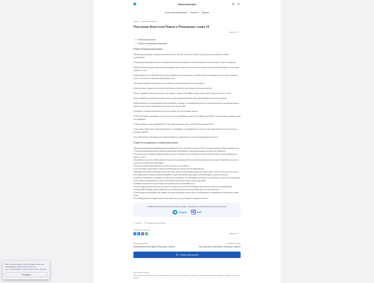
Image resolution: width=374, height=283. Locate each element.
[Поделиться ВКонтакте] (134, 233)
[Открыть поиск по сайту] (239, 4)
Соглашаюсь (26, 275)
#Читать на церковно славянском (152, 43)
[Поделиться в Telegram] (138, 233)
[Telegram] (134, 4)
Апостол (139, 223)
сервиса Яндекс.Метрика (37, 269)
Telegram (183, 212)
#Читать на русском (147, 39)
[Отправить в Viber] (142, 233)
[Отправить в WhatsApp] (146, 233)
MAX (199, 212)
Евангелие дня (187, 4)
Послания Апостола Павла (156, 223)
